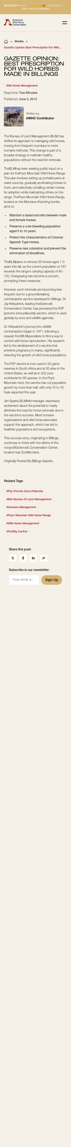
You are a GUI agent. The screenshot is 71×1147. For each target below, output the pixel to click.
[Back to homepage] (15, 22)
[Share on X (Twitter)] (13, 558)
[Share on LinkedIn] (33, 558)
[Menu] (64, 22)
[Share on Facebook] (23, 558)
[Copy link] (44, 558)
